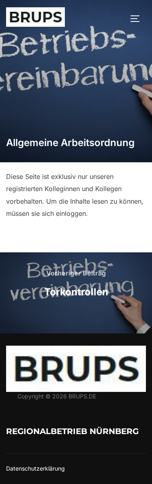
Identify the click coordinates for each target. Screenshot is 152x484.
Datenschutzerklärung (35, 468)
